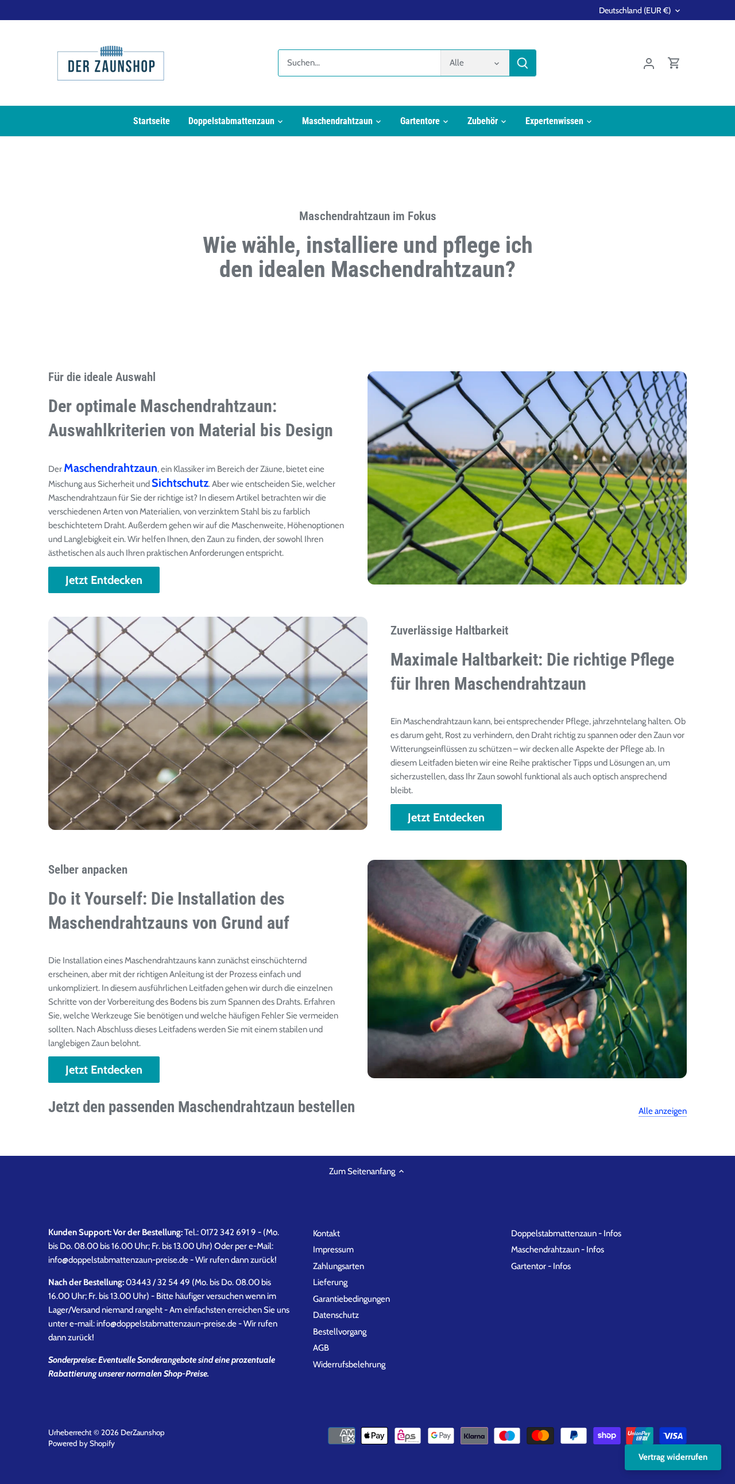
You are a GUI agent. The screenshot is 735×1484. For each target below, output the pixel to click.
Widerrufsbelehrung (349, 1364)
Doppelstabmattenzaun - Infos (566, 1233)
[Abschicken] (522, 63)
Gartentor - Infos (541, 1266)
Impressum (333, 1249)
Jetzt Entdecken (103, 580)
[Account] (649, 63)
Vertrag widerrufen (673, 1457)
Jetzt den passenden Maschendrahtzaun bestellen (201, 1107)
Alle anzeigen (663, 1111)
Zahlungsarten (338, 1266)
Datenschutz (336, 1315)
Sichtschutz (180, 483)
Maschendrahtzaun (110, 468)
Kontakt (326, 1233)
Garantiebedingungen (351, 1299)
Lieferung (330, 1282)
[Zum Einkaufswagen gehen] (674, 63)
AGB (321, 1348)
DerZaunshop (143, 1432)
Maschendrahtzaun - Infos (557, 1249)
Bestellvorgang (339, 1332)
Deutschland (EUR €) (635, 11)
